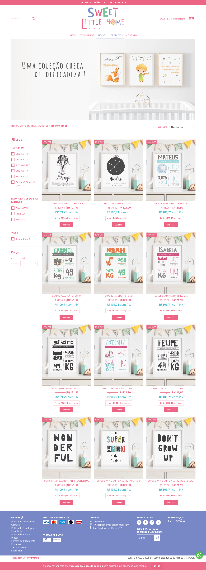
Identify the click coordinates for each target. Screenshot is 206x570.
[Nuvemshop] (25, 559)
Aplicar (35, 263)
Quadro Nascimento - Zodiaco (119, 203)
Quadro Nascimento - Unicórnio (119, 388)
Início (72, 35)
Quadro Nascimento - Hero (66, 388)
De (12, 258)
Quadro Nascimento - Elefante (171, 203)
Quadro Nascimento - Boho (66, 296)
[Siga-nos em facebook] (145, 522)
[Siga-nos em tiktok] (152, 522)
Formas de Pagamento (23, 540)
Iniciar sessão (179, 19)
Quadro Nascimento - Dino (119, 296)
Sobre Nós (16, 550)
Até (23, 258)
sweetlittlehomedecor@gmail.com (111, 524)
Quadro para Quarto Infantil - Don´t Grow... (171, 481)
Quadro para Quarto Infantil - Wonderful (66, 481)
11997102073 (101, 521)
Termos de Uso (19, 547)
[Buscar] (33, 18)
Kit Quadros (87, 35)
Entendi (157, 566)
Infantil (102, 35)
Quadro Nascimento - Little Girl (170, 296)
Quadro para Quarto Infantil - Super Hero (119, 481)
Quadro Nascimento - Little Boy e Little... (171, 388)
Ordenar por (163, 126)
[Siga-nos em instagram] (139, 522)
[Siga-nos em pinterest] (158, 522)
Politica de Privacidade (23, 521)
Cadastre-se (165, 19)
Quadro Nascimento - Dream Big (66, 203)
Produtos (117, 35)
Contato (131, 35)
